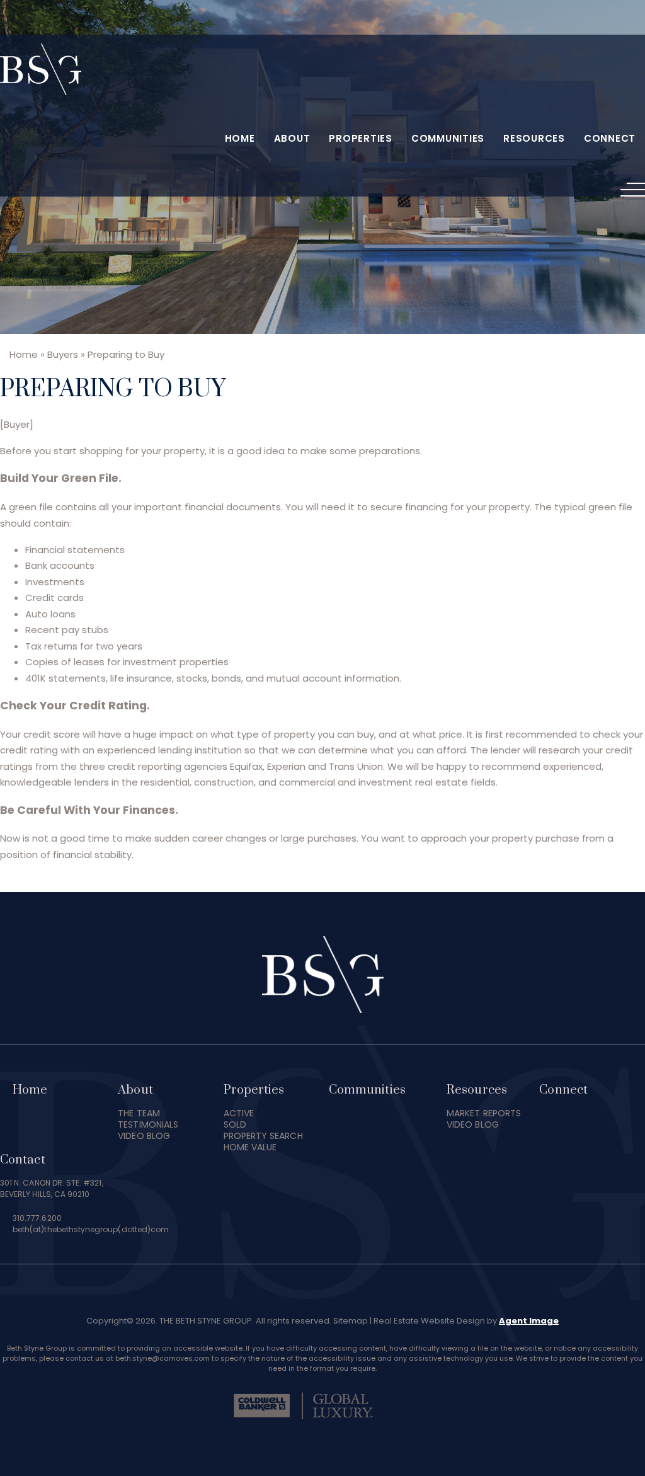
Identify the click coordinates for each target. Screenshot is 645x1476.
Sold (235, 1124)
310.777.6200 (37, 1218)
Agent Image (529, 1321)
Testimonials (148, 1124)
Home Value (250, 1147)
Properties (360, 138)
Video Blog (144, 1136)
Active (239, 1113)
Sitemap (350, 1321)
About (292, 138)
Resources (534, 138)
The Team (139, 1113)
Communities (447, 138)
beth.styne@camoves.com (162, 1358)
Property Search (263, 1136)
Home (240, 138)
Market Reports (484, 1113)
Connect (610, 138)
